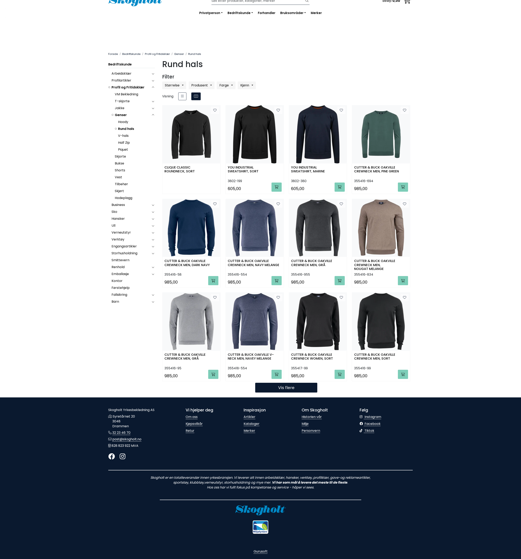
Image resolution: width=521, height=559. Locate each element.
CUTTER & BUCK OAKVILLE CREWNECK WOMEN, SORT (312, 357)
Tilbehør (121, 184)
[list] (182, 96)
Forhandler (266, 13)
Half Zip (124, 142)
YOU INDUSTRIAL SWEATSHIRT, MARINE (308, 169)
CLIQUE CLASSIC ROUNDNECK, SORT (179, 169)
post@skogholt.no (126, 439)
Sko (114, 211)
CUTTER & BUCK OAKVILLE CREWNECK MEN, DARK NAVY (187, 263)
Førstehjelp (121, 287)
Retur (190, 430)
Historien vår (312, 416)
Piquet (123, 149)
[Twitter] (111, 456)
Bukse (119, 163)
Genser (121, 115)
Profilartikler (121, 80)
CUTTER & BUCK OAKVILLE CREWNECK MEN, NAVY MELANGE (253, 263)
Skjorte (120, 156)
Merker (316, 13)
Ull (113, 225)
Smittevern (120, 260)
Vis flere (286, 387)
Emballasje (120, 274)
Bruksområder (291, 13)
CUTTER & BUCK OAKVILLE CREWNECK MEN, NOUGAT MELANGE (374, 264)
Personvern (311, 430)
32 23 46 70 (121, 432)
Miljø (305, 423)
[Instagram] (122, 456)
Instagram (372, 416)
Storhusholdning (124, 253)
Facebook (372, 423)
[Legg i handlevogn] (276, 187)
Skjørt (119, 191)
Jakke (119, 108)
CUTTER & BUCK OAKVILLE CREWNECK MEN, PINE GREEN (376, 169)
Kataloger (251, 423)
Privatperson (209, 13)
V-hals (123, 135)
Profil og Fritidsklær (128, 87)
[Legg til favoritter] (215, 110)
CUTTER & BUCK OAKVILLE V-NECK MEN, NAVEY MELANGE (251, 357)
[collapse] (153, 73)
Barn (115, 301)
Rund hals (126, 128)
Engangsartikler (124, 246)
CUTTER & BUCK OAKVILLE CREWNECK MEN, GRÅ (311, 263)
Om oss (192, 416)
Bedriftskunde (239, 13)
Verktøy (118, 239)
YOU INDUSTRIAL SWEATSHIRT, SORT (243, 169)
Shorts (120, 170)
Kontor (117, 280)
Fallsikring (119, 294)
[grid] (196, 96)
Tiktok (369, 430)
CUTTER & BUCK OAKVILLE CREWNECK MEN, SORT (374, 357)
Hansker (118, 218)
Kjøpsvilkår (194, 423)
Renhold (118, 267)
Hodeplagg (123, 198)
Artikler (249, 416)
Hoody (123, 122)
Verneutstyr (121, 232)
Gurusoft (261, 551)
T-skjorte (122, 101)
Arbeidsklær (121, 73)
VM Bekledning (126, 94)
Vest (118, 177)
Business (118, 204)
